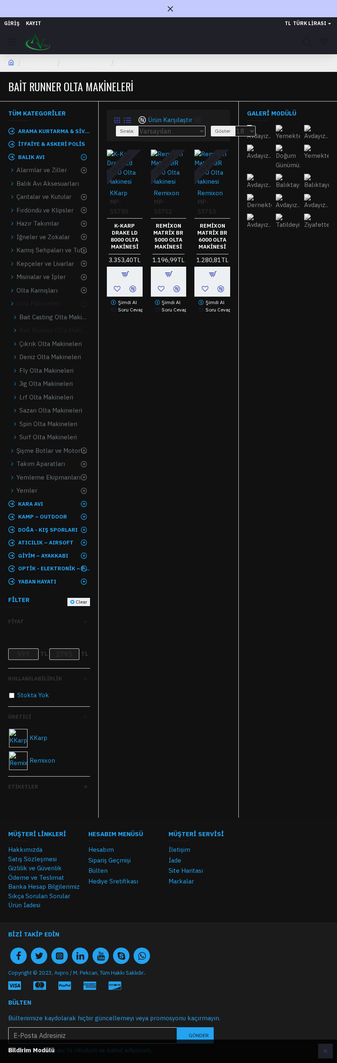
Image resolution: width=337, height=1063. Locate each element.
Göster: (223, 131)
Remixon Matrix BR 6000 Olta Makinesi (212, 236)
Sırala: (127, 131)
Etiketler (23, 786)
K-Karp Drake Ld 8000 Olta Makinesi (124, 236)
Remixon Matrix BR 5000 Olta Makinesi (168, 236)
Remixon (166, 193)
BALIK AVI (39, 63)
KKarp (118, 193)
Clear (81, 602)
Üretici (19, 716)
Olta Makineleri (86, 63)
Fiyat (16, 621)
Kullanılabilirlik (35, 678)
